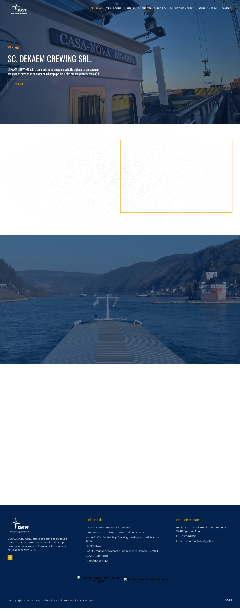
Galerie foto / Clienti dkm (152, 8)
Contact (226, 8)
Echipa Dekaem (113, 8)
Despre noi (96, 8)
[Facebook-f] (10, 557)
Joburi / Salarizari (208, 8)
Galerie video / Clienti (182, 8)
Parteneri (129, 8)
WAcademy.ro (85, 600)
